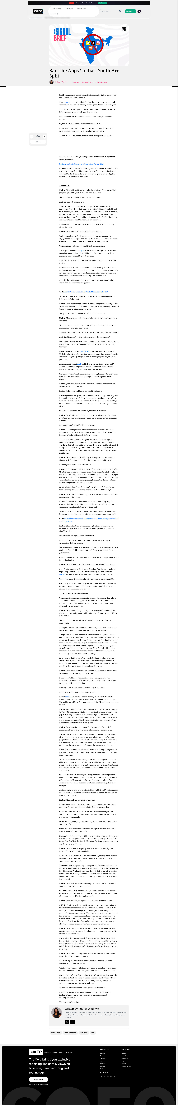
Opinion (68, 8)
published (85, 351)
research (68, 697)
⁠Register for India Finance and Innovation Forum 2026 (81, 164)
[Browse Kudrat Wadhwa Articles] (56, 1012)
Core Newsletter (56, 8)
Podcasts (80, 8)
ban (92, 1033)
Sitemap (124, 1063)
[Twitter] (67, 1022)
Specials (53, 14)
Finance (102, 1056)
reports (67, 102)
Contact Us (124, 1056)
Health (102, 1069)
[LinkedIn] (72, 1022)
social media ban (70, 1033)
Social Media (55, 1033)
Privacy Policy (125, 1058)
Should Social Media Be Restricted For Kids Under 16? (86, 292)
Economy (102, 1063)
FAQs (123, 1061)
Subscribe (129, 11)
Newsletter (47, 1052)
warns (62, 574)
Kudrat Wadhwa (62, 82)
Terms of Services (126, 1066)
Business (102, 1053)
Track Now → (102, 3)
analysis (81, 250)
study (79, 364)
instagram (83, 1033)
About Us (61, 1052)
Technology (103, 1058)
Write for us (69, 1052)
